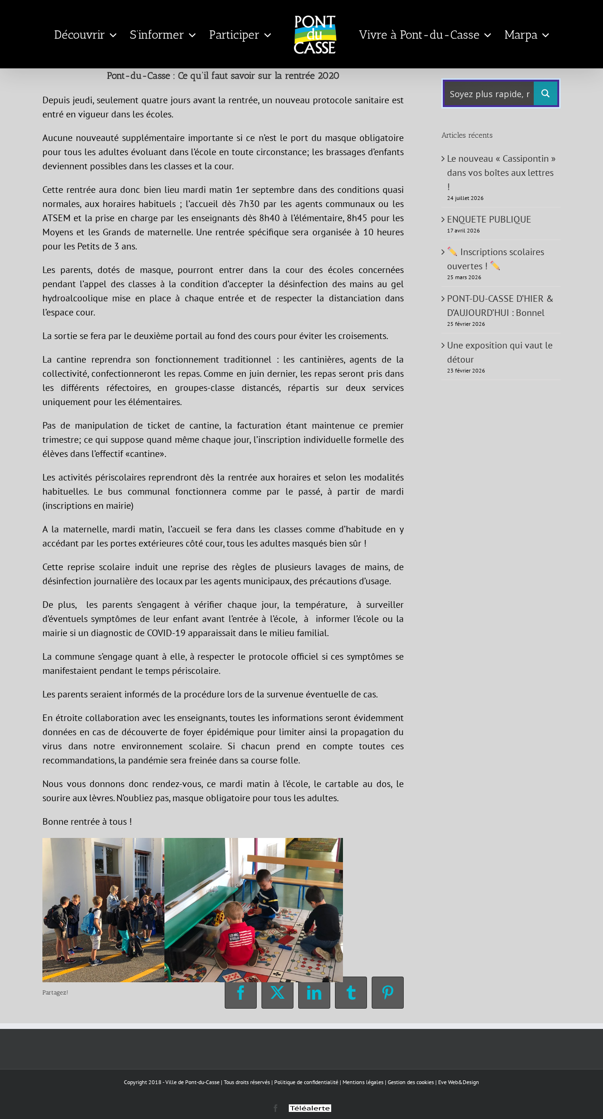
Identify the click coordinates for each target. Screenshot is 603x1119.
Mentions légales (362, 1082)
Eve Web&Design (458, 1082)
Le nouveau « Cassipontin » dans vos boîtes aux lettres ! (501, 172)
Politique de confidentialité (306, 1082)
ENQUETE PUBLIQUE (489, 219)
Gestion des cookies (411, 1082)
